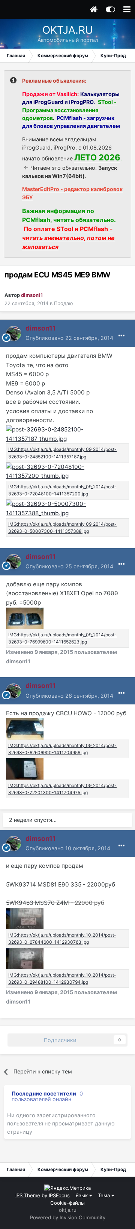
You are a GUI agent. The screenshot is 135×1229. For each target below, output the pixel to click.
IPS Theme (27, 1195)
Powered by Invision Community (67, 1217)
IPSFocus (59, 1195)
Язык (82, 1195)
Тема (104, 1195)
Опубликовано (69, 338)
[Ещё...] (121, 335)
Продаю (63, 303)
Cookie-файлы (67, 1203)
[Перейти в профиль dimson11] (13, 333)
